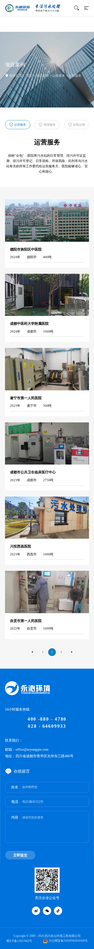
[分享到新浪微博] (36, 911)
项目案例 (42, 75)
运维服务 (58, 75)
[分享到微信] (47, 911)
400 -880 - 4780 (47, 719)
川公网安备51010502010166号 (68, 940)
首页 (29, 75)
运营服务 (74, 75)
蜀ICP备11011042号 (19, 941)
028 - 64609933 (47, 726)
